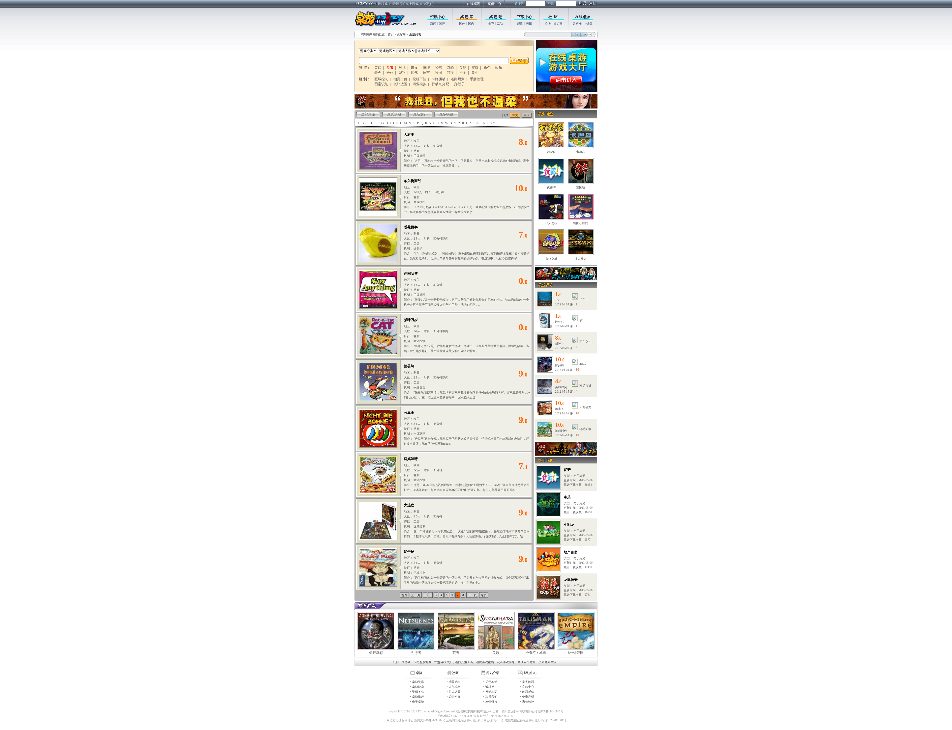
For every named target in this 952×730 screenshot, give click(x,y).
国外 (462, 23)
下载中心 (524, 17)
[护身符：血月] (544, 371)
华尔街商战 (412, 181)
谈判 (402, 73)
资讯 (578, 35)
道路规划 (458, 79)
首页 (391, 34)
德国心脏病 (580, 223)
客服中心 (528, 687)
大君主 (409, 134)
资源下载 (418, 692)
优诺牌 (551, 187)
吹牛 (475, 73)
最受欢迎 (394, 114)
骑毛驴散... (586, 429)
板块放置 (400, 84)
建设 (414, 68)
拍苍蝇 (409, 366)
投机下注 (419, 79)
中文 (515, 115)
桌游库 (402, 34)
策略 (377, 68)
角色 (487, 68)
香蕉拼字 (411, 227)
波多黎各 (581, 259)
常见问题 (528, 682)
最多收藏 (446, 114)
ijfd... (582, 320)
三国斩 (580, 187)
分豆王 (409, 412)
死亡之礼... (586, 342)
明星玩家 (455, 682)
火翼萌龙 (585, 407)
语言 (426, 73)
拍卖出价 (400, 79)
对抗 (402, 68)
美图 (529, 23)
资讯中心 (437, 17)
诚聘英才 (491, 687)
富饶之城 (551, 259)
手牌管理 (477, 79)
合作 (390, 73)
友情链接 (491, 701)
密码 (551, 3)
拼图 (462, 73)
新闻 (433, 23)
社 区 (553, 17)
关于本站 (491, 682)
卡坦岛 (580, 152)
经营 (438, 68)
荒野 (455, 653)
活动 (500, 23)
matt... (583, 363)
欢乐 (498, 68)
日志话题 (455, 692)
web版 (589, 23)
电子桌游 (418, 701)
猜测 (450, 73)
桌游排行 (418, 697)
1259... (583, 298)
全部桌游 (368, 114)
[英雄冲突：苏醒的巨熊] (544, 392)
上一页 (415, 595)
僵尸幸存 (376, 653)
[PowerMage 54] (544, 327)
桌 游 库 (466, 17)
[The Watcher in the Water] (544, 305)
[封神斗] (544, 349)
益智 (390, 68)
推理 (426, 68)
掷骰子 (459, 84)
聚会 (377, 73)
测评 (442, 23)
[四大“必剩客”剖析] (566, 279)
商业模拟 (419, 84)
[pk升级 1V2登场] (566, 454)
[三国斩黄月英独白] (476, 107)
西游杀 (551, 152)
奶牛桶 (409, 551)
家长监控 (528, 701)
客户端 (577, 23)
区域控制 (381, 79)
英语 (527, 115)
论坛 (548, 23)
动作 (450, 68)
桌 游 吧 (495, 17)
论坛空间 (455, 697)
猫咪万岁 (411, 320)
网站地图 (491, 692)
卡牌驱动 (439, 79)
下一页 (472, 595)
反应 (462, 68)
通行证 (518, 3)
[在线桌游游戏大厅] (566, 90)
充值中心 (494, 4)
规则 (520, 23)
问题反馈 (528, 692)
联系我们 (491, 697)
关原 (495, 653)
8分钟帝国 (576, 653)
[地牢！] (544, 414)
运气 (414, 73)
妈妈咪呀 (411, 459)
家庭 (475, 68)
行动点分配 (440, 84)
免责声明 (528, 697)
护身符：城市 (535, 653)
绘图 (438, 73)
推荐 (491, 23)
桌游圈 (558, 23)
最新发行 (420, 114)
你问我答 (411, 273)
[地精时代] (544, 436)
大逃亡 (409, 505)
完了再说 (585, 385)
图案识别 (381, 84)
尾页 (484, 595)
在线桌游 (473, 4)
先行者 (416, 653)
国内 (471, 23)
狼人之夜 (551, 223)
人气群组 (455, 687)
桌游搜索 (418, 687)
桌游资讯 (418, 682)
